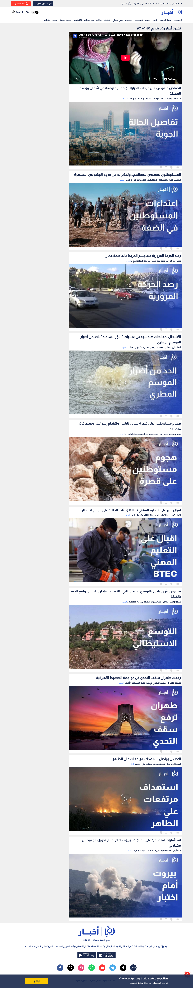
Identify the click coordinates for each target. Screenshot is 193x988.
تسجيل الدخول (42, 4)
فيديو (54, 20)
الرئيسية (178, 20)
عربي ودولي (118, 20)
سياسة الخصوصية (136, 983)
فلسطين (138, 20)
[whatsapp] (91, 967)
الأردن (154, 20)
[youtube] (102, 967)
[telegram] (112, 967)
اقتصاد (107, 20)
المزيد (125, 98)
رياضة (99, 20)
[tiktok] (123, 967)
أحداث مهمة (65, 20)
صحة (147, 20)
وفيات (47, 20)
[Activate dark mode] (35, 12)
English (19, 12)
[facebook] (60, 967)
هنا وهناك (89, 20)
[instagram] (81, 967)
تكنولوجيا (78, 20)
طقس (128, 20)
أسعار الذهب (166, 20)
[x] (70, 967)
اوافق (37, 981)
